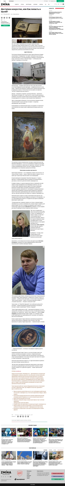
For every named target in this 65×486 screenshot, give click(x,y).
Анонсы (41, 4)
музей (32, 414)
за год (55, 449)
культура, (28, 414)
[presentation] (3, 455)
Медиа (5, 1)
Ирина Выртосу (16, 14)
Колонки (35, 4)
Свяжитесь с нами (57, 479)
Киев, (25, 414)
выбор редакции (60, 449)
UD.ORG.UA (18, 371)
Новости (17, 4)
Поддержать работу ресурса (58, 473)
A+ (1, 20)
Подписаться (53, 1)
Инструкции (28, 4)
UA (45, 4)
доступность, (17, 414)
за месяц (50, 449)
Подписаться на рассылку (57, 476)
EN (48, 4)
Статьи (22, 4)
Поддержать (60, 1)
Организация (11, 1)
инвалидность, (22, 414)
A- (4, 20)
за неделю (45, 449)
